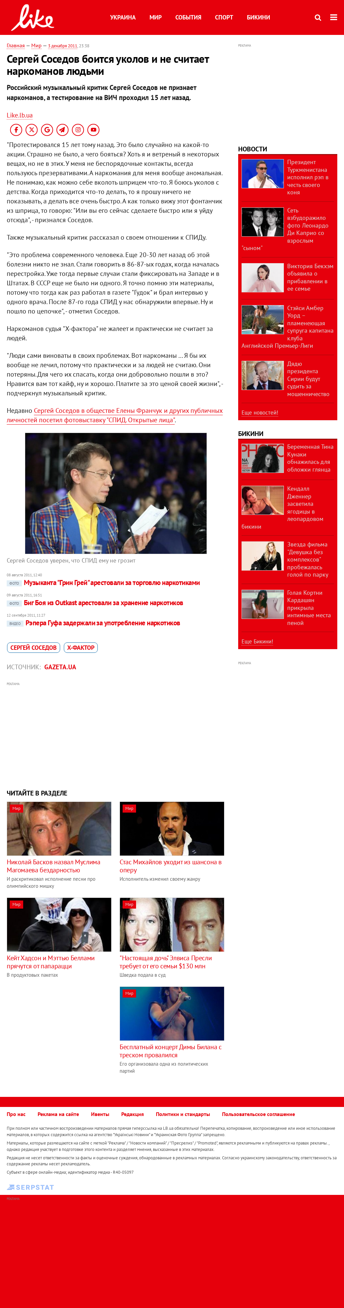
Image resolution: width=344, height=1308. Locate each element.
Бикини (258, 17)
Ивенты (100, 1114)
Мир (155, 17)
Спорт (224, 17)
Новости (252, 149)
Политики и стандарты (183, 1114)
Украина (123, 17)
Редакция (132, 1114)
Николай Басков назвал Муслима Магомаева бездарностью (53, 866)
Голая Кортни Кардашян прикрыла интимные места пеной (309, 608)
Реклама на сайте (58, 1114)
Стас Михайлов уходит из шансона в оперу (171, 866)
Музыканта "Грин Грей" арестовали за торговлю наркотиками (104, 582)
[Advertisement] (116, 735)
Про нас (16, 1114)
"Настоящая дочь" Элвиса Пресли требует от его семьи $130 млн (166, 962)
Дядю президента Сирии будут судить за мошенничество (308, 379)
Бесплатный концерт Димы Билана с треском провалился (170, 1051)
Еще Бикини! (257, 641)
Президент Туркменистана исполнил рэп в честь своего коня (308, 177)
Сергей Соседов (33, 647)
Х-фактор (80, 647)
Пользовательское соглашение (258, 1114)
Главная (16, 45)
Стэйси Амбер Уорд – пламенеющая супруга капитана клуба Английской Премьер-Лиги (288, 327)
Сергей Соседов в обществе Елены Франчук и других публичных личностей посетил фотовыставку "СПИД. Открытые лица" (115, 415)
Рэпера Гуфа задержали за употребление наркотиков (94, 622)
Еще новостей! (260, 412)
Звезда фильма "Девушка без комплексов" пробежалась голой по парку (307, 559)
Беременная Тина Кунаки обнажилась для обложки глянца (310, 458)
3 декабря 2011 (62, 46)
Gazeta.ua (60, 667)
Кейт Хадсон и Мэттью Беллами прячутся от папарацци (51, 962)
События (188, 17)
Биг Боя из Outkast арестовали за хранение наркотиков (96, 602)
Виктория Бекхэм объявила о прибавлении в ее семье (310, 277)
